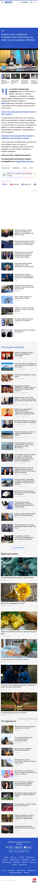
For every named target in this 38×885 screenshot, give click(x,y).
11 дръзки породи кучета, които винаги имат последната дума (23, 739)
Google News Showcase (24, 161)
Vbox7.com (13, 857)
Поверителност (32, 870)
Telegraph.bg (22, 864)
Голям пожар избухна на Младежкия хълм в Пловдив (24, 827)
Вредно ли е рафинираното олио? (13, 603)
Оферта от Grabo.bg (19, 378)
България (16, 437)
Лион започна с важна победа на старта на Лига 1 (25, 805)
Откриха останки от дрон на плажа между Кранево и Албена (24, 433)
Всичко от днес (19, 547)
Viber (6, 184)
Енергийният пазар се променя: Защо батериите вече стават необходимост (23, 276)
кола (31, 168)
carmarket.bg (17, 291)
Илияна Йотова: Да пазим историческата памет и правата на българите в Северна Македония (23, 254)
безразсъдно (6, 168)
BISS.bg (33, 860)
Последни (24, 2)
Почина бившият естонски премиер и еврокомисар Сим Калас (25, 526)
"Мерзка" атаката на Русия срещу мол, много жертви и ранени (24, 309)
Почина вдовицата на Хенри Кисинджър (24, 330)
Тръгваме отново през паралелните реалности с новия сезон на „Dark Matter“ (18, 686)
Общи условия (21, 870)
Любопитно (17, 392)
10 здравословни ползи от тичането (14, 713)
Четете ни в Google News (20, 851)
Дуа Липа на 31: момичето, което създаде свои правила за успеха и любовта (25, 772)
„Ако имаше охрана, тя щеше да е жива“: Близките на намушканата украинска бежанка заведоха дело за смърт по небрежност (24, 458)
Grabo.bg (24, 862)
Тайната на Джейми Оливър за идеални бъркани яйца (18, 632)
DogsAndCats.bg (14, 860)
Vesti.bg (8, 2)
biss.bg (15, 279)
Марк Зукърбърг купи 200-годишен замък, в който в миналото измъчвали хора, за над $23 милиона (25, 470)
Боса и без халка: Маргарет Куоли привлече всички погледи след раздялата (24, 783)
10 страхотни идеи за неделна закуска (14, 659)
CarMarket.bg (25, 860)
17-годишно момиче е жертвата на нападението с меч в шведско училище (24, 537)
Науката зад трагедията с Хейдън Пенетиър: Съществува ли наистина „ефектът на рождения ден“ (24, 411)
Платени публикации (15, 872)
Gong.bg (21, 857)
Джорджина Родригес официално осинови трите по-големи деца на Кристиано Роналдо (25, 388)
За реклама (11, 870)
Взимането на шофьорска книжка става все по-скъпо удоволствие (24, 287)
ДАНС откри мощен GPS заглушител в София (23, 297)
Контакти (26, 872)
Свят (2, 30)
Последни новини (12, 347)
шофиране (16, 168)
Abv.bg (6, 857)
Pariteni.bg (32, 862)
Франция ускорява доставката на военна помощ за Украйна (25, 421)
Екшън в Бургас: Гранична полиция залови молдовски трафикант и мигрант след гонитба (24, 481)
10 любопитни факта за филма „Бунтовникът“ (17, 578)
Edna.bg (14, 864)
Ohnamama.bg (6, 862)
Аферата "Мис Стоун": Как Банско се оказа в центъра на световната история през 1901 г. (25, 399)
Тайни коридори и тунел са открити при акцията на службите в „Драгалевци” (24, 816)
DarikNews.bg (30, 857)
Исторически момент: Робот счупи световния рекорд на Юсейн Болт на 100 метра (24, 242)
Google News (27, 184)
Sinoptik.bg (16, 862)
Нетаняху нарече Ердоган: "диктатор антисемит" (23, 319)
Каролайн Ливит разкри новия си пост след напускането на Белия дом (24, 264)
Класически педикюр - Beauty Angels (25, 375)
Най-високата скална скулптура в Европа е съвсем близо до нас (25, 761)
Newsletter (16, 184)
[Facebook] (19, 875)
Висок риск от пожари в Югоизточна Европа (23, 749)
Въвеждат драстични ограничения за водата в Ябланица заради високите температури (24, 504)
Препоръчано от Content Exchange (27, 718)
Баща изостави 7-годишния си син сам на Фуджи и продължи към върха (25, 365)
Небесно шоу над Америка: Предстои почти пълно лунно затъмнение (25, 492)
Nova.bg (4, 860)
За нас (3, 870)
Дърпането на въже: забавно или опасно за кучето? (24, 727)
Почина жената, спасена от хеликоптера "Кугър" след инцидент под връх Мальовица (24, 445)
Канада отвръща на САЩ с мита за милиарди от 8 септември (23, 354)
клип (25, 168)
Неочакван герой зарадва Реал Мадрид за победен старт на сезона (25, 794)
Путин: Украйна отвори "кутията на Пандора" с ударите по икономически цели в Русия (24, 232)
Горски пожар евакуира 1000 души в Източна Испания (24, 514)
